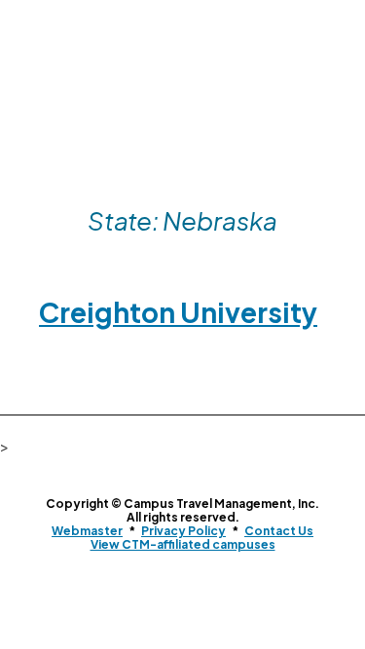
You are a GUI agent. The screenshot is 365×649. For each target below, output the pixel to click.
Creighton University (178, 312)
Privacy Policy (183, 530)
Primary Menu (329, 84)
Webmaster (87, 530)
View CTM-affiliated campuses (183, 544)
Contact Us (278, 530)
